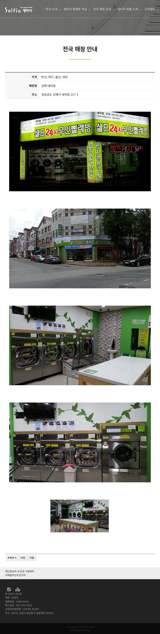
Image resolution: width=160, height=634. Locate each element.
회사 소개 (51, 9)
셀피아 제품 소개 (127, 9)
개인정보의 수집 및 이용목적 (19, 571)
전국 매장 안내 (102, 9)
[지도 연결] (17, 590)
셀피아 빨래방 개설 (75, 9)
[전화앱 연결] (9, 590)
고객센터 (149, 9)
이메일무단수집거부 (15, 575)
